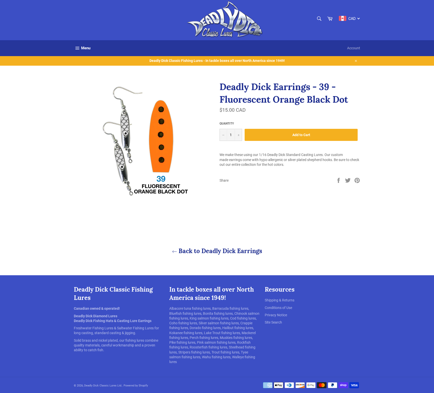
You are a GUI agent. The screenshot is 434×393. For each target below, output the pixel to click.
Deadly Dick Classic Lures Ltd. (103, 385)
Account (353, 48)
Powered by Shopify (136, 385)
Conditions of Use (278, 308)
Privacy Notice (276, 315)
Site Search (273, 322)
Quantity (227, 123)
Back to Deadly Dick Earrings (219, 251)
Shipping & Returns (279, 300)
